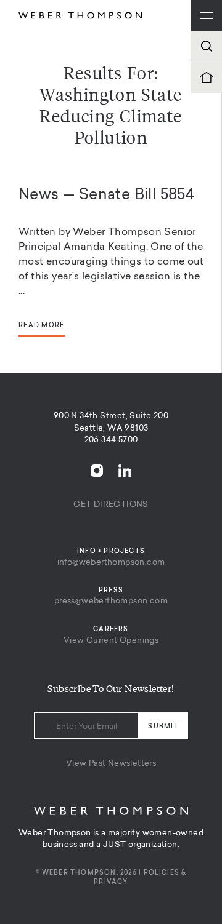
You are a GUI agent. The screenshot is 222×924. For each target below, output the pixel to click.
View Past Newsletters (111, 764)
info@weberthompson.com (111, 563)
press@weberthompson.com (111, 601)
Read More (41, 325)
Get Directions (111, 505)
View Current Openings (111, 641)
